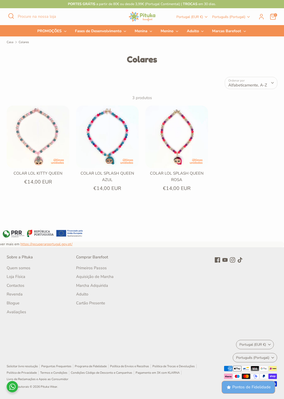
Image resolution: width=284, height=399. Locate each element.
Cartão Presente (90, 303)
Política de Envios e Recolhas (129, 366)
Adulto (193, 31)
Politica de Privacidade (22, 373)
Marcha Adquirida (92, 285)
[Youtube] (225, 260)
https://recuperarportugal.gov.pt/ (46, 244)
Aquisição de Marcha (95, 276)
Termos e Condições (53, 373)
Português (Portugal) (228, 16)
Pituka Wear (49, 387)
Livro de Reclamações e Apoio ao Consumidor (37, 379)
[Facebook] (217, 260)
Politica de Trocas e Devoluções (173, 366)
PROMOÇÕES (50, 31)
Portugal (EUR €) (189, 16)
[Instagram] (232, 260)
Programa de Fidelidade (91, 366)
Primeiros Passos (91, 268)
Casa (10, 42)
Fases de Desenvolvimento (99, 31)
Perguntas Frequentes (56, 366)
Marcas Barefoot (227, 31)
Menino (168, 31)
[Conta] (261, 16)
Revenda (15, 294)
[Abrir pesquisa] (11, 16)
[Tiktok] (240, 260)
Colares (24, 42)
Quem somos (18, 268)
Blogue (13, 303)
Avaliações (16, 312)
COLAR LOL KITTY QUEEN (38, 173)
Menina (141, 31)
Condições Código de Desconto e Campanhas (101, 373)
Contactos (15, 285)
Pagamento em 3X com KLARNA (158, 373)
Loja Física (16, 276)
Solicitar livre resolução (22, 366)
